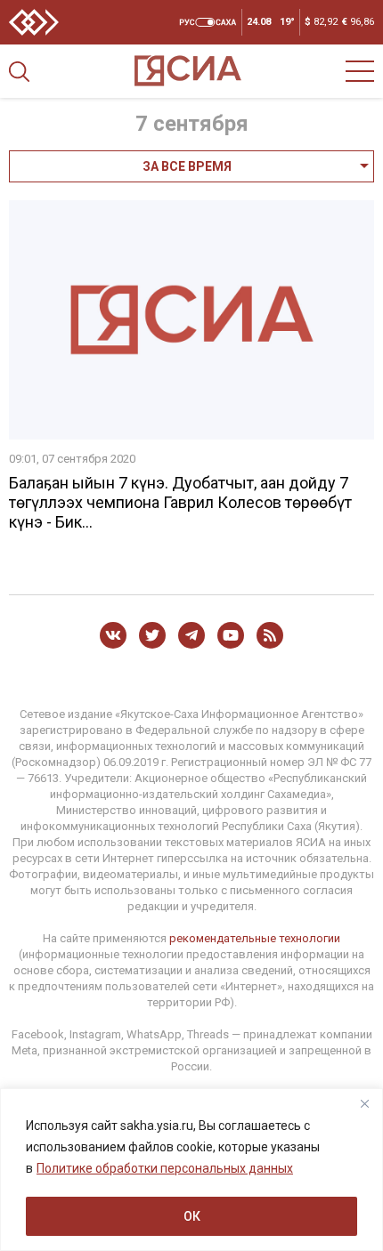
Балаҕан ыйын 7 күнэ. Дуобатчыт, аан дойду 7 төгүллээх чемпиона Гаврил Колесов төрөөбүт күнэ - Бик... (180, 502)
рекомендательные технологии (254, 938)
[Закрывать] (364, 1103)
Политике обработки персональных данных (165, 1168)
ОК (191, 1216)
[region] (191, 1169)
